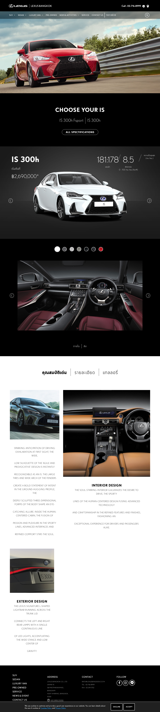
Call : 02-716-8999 (131, 6)
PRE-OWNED (51, 15)
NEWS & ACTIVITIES (68, 15)
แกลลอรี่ (110, 372)
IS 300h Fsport (71, 120)
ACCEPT (129, 707)
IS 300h (93, 120)
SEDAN (21, 15)
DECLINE (116, 707)
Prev (11, 295)
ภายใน (76, 346)
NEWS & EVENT (20, 695)
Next (148, 295)
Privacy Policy (61, 708)
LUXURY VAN (35, 15)
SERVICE (85, 15)
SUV (11, 15)
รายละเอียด (84, 372)
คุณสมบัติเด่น (54, 372)
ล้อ (85, 346)
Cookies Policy (46, 708)
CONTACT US (97, 15)
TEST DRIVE (111, 15)
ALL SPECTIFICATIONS (80, 132)
